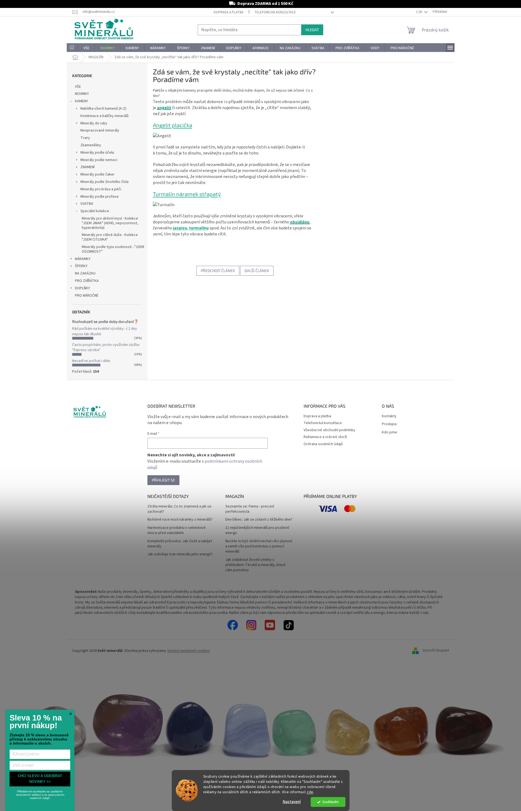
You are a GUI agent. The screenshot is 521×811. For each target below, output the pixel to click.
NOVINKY (82, 94)
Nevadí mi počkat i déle (91, 361)
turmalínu (199, 228)
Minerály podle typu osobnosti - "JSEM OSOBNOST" (113, 249)
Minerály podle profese (99, 196)
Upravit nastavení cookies (188, 651)
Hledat (312, 29)
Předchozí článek (218, 270)
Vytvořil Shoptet (436, 651)
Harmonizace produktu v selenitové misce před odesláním (176, 530)
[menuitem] (72, 48)
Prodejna (389, 424)
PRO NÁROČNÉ (86, 295)
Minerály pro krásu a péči (100, 189)
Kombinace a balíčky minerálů (104, 116)
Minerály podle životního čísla (104, 182)
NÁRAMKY (83, 259)
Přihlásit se (163, 480)
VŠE (78, 86)
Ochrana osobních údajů (323, 444)
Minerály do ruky (93, 123)
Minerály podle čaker (97, 174)
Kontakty (389, 416)
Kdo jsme (389, 432)
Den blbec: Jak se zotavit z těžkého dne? (258, 519)
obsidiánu (299, 222)
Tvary (85, 138)
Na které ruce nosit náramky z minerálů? (180, 519)
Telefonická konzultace (275, 12)
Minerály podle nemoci (98, 160)
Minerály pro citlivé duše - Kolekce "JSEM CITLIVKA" (110, 237)
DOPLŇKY (82, 288)
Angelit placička (172, 125)
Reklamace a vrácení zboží (325, 437)
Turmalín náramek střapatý (187, 194)
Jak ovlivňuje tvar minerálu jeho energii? (180, 554)
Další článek (257, 270)
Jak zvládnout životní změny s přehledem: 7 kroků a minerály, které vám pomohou (255, 565)
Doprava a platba (228, 12)
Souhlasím (330, 801)
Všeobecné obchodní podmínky (329, 430)
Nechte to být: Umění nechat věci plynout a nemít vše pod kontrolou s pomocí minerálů (258, 547)
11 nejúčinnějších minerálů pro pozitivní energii (257, 530)
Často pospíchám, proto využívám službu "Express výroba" (105, 347)
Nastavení (292, 802)
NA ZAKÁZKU (85, 273)
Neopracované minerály (99, 130)
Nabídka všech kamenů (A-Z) (103, 108)
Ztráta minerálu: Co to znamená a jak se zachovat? (179, 509)
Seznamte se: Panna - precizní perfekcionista (249, 509)
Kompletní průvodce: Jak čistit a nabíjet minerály (179, 544)
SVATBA (86, 203)
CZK (419, 12)
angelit (164, 108)
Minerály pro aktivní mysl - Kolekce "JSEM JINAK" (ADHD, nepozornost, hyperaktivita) (110, 223)
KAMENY (81, 101)
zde (310, 792)
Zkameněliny (90, 145)
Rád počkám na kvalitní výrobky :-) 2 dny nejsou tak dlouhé (104, 331)
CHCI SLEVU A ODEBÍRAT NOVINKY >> (40, 779)
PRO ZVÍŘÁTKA (87, 281)
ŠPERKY (81, 266)
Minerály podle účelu (97, 152)
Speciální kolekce (94, 211)
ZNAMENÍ (87, 167)
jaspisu (180, 228)
